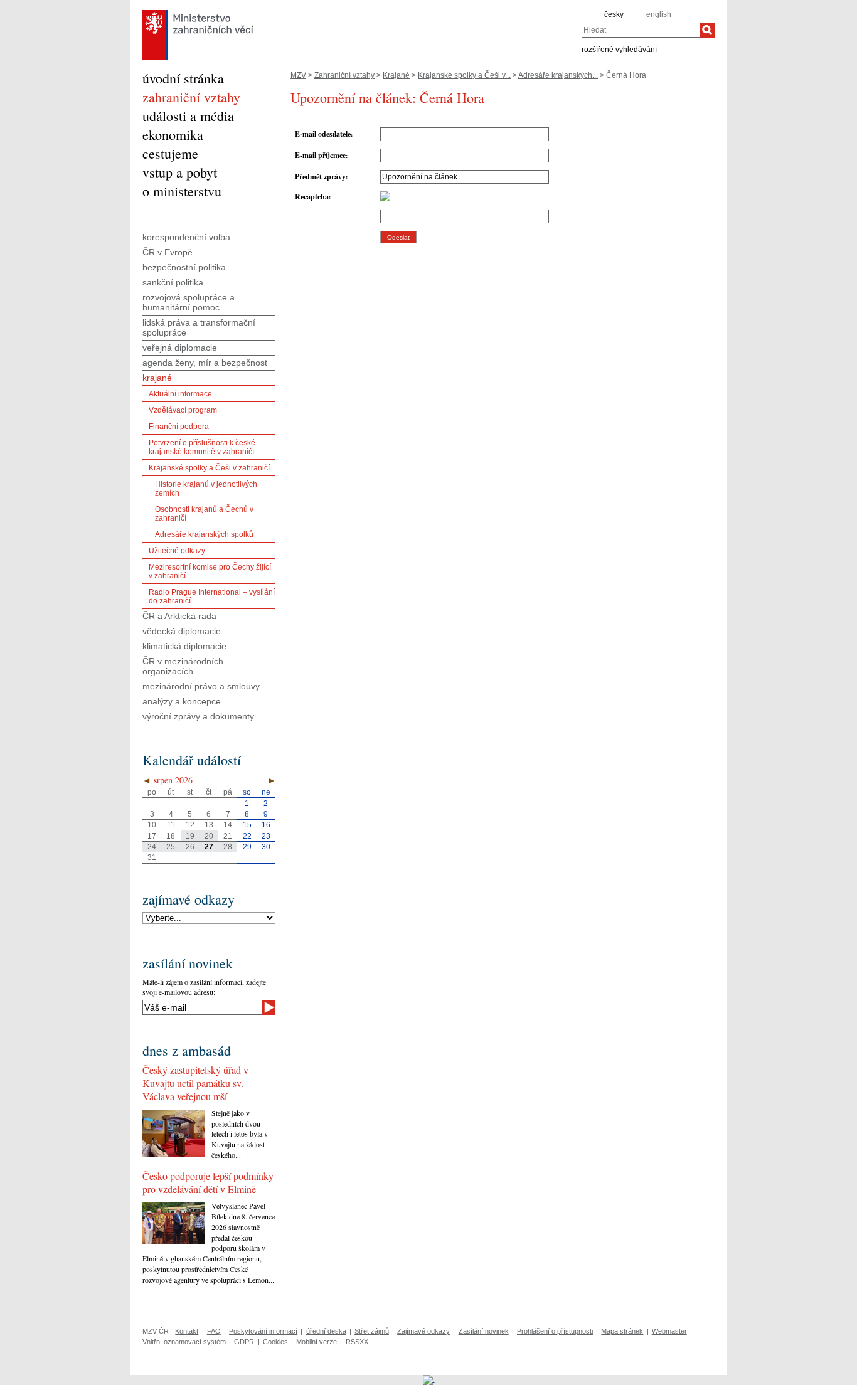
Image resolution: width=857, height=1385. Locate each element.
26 (190, 846)
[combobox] (641, 30)
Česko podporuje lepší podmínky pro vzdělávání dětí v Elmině (208, 1182)
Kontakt (186, 1331)
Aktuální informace (180, 394)
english (658, 14)
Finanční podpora (179, 426)
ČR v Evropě (167, 252)
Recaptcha (312, 196)
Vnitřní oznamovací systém (184, 1341)
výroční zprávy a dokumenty (198, 716)
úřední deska (326, 1331)
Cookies (275, 1341)
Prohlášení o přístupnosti (555, 1331)
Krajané (396, 75)
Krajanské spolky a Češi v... (464, 75)
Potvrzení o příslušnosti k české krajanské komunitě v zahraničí (202, 447)
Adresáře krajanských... (558, 75)
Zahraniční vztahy (344, 75)
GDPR (244, 1341)
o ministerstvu (181, 191)
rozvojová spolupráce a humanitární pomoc (188, 302)
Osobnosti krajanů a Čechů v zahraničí (204, 514)
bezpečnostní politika (184, 267)
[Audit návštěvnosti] (429, 1379)
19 (190, 836)
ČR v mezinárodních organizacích (182, 666)
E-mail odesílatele (323, 134)
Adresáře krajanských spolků (204, 534)
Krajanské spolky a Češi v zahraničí (209, 468)
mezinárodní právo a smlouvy (201, 686)
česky (614, 14)
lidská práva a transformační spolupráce (198, 327)
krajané (157, 378)
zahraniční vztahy (191, 97)
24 (151, 846)
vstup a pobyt (179, 172)
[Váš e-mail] (202, 1007)
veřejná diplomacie (179, 347)
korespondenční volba (186, 237)
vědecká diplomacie (181, 631)
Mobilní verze (316, 1341)
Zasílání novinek (484, 1331)
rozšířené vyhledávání (619, 49)
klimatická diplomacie (184, 646)
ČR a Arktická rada (179, 616)
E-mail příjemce (320, 155)
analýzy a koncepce (181, 701)
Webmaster (669, 1331)
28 (227, 846)
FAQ (214, 1331)
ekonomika (172, 134)
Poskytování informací (263, 1331)
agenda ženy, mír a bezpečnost (204, 363)
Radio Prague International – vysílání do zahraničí (212, 596)
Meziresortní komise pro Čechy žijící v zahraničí (210, 571)
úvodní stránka (183, 78)
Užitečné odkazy (177, 550)
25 (170, 846)
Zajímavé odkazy (423, 1331)
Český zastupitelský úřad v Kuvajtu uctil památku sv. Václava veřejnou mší (195, 1083)
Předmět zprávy (320, 176)
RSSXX (357, 1341)
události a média (188, 116)
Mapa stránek (622, 1331)
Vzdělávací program (183, 410)
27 (209, 846)
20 (209, 836)
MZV (298, 75)
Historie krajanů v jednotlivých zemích (206, 488)
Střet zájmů (371, 1331)
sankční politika (172, 282)
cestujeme (170, 153)
